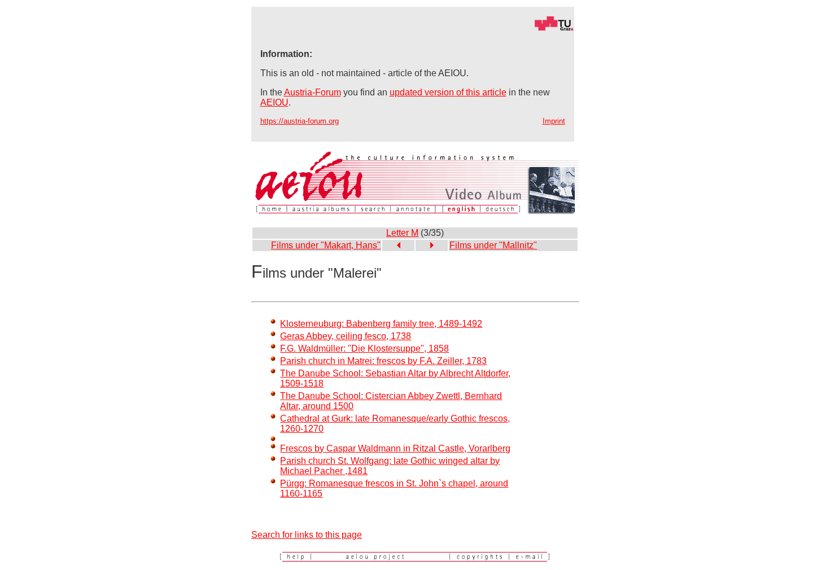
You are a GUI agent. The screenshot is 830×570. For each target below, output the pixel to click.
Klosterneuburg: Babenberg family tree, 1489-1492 (381, 323)
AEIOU (274, 102)
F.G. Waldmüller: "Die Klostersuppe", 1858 (364, 348)
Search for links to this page (306, 535)
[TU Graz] (412, 28)
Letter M (402, 233)
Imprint (554, 121)
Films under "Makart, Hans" (326, 245)
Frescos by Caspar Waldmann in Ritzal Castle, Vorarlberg (395, 448)
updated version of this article (448, 92)
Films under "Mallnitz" (493, 245)
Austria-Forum (312, 92)
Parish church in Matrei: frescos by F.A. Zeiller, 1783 (383, 361)
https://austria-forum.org (299, 121)
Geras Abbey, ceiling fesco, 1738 (345, 336)
